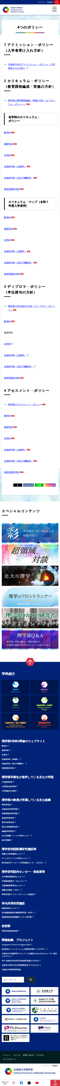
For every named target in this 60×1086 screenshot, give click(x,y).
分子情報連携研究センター (12, 876)
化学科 (7, 155)
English (50, 2)
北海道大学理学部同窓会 (11, 969)
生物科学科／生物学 (44, 707)
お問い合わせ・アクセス (33, 1055)
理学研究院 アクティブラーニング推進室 (18, 894)
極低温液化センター (10, 908)
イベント (7, 1055)
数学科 (7, 132)
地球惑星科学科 (12, 189)
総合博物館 (6, 840)
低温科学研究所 (8, 818)
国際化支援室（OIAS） (11, 890)
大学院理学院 (7, 782)
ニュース (16, 1055)
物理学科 (8, 143)
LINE (39, 485)
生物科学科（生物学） (15, 166)
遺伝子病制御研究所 (10, 826)
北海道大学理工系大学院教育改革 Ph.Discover (20, 965)
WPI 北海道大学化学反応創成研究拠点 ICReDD (20, 960)
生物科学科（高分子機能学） (18, 177)
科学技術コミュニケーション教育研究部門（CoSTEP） (23, 949)
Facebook (28, 485)
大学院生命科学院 (9, 786)
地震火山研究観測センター (12, 854)
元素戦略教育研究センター (12, 885)
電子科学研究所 (8, 822)
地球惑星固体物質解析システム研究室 (17, 917)
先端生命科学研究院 (10, 809)
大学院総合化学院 (9, 791)
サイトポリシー (9, 1059)
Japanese (42, 2)
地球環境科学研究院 (10, 813)
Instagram (50, 485)
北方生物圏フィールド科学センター (16, 835)
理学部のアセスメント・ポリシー (25, 404)
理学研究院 (6, 804)
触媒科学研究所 (8, 831)
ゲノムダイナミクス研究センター (15, 858)
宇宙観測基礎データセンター (13, 881)
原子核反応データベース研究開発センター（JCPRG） (23, 862)
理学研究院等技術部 (10, 931)
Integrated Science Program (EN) (16, 944)
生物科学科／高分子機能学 (15, 725)
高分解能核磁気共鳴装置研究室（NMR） (18, 912)
